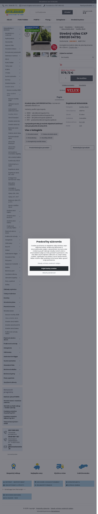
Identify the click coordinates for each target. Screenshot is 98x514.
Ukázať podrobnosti (49, 273)
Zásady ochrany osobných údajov (49, 263)
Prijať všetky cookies (49, 268)
